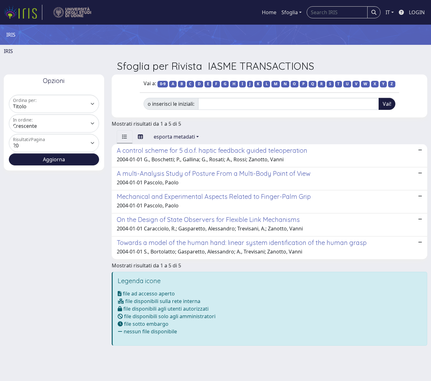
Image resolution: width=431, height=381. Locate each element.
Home (269, 12)
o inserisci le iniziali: (171, 103)
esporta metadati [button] (174, 136)
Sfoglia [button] (289, 12)
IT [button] (388, 12)
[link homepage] (23, 12)
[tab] (125, 136)
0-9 (163, 83)
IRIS (8, 51)
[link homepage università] (72, 12)
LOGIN (417, 12)
